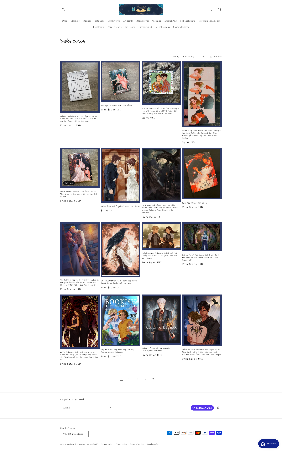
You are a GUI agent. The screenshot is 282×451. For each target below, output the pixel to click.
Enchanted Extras (74, 444)
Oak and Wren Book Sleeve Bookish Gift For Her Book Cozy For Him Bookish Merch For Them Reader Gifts (201, 257)
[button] (63, 9)
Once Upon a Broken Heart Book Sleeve (116, 105)
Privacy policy (121, 444)
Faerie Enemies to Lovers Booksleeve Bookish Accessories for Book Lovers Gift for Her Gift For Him (78, 194)
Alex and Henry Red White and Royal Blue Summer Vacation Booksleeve (118, 351)
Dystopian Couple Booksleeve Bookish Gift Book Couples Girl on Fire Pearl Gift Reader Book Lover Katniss (160, 256)
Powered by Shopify (90, 444)
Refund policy (107, 444)
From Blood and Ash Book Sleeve (194, 203)
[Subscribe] (109, 407)
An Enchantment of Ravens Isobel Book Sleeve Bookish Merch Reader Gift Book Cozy (119, 282)
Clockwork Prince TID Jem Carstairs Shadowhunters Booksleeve (156, 349)
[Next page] (161, 378)
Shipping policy (153, 444)
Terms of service (137, 444)
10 (153, 378)
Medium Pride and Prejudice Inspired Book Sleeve (120, 206)
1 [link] (121, 378)
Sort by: (176, 56)
